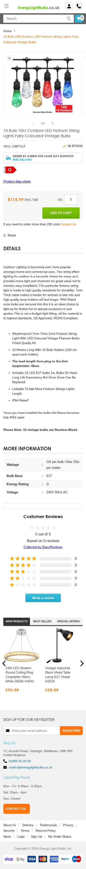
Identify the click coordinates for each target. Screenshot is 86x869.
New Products (17, 621)
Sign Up (36, 836)
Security (9, 830)
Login (21, 836)
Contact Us (68, 224)
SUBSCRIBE (71, 730)
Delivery (28, 825)
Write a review (43, 598)
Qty (60, 199)
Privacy (68, 825)
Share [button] (12, 235)
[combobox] (39, 19)
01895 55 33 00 (20, 761)
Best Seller (42, 621)
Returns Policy (46, 830)
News (7, 836)
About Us (9, 825)
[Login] (69, 6)
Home (7, 31)
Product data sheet (16, 181)
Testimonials (48, 825)
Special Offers (68, 621)
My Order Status (59, 836)
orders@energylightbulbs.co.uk (30, 767)
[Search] (69, 19)
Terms (25, 830)
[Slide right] (53, 123)
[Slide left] (33, 123)
